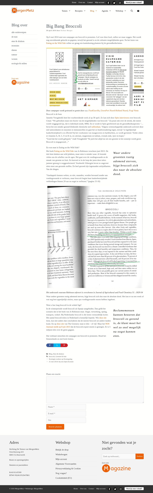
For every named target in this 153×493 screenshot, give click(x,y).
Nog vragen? (61, 473)
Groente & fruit (61, 356)
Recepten (79, 11)
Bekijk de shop (62, 450)
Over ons (82, 2)
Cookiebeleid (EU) (64, 478)
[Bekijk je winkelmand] (138, 11)
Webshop (119, 11)
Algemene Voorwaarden (66, 464)
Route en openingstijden (19, 460)
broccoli (52, 356)
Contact (90, 2)
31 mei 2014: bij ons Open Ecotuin (61, 362)
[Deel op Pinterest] (64, 345)
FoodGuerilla (94, 110)
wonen (14, 59)
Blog (92, 11)
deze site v (61, 324)
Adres (14, 442)
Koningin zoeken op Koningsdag (60, 359)
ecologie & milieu (19, 63)
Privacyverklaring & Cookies (68, 468)
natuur (14, 54)
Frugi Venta (133, 110)
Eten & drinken (58, 354)
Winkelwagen (61, 454)
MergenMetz (38, 489)
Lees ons (15, 78)
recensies (15, 45)
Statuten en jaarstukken (18, 465)
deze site (102, 318)
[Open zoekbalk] (131, 11)
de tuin (14, 37)
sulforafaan (95, 127)
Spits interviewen (122, 118)
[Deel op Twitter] (57, 345)
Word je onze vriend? (134, 2)
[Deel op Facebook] (49, 345)
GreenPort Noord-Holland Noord (114, 110)
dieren (14, 50)
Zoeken (140, 456)
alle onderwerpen (19, 32)
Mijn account (99, 2)
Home (74, 2)
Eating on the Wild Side (56, 43)
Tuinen (64, 11)
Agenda (105, 11)
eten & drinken (18, 41)
